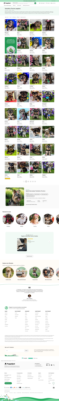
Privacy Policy (11, 392)
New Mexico (16, 314)
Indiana (26, 314)
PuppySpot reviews (19, 383)
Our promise (50, 378)
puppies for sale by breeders (21, 308)
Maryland (36, 319)
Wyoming (6, 326)
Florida (46, 316)
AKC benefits (18, 378)
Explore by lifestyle (7, 379)
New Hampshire (37, 322)
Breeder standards (30, 378)
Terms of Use (6, 392)
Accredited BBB (19, 392)
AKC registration (19, 376)
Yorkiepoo (8, 226)
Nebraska (26, 324)
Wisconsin (26, 331)
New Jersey (36, 324)
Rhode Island (37, 329)
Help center (39, 376)
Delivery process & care (26, 5)
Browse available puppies (7, 5)
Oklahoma (16, 316)
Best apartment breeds (22, 279)
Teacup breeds (35, 279)
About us (14, 5)
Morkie (48, 226)
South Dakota (27, 329)
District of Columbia (38, 316)
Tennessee (46, 327)
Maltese (21, 226)
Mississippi (46, 322)
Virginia (46, 329)
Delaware (36, 314)
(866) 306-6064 (38, 364)
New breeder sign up (30, 376)
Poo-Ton (35, 226)
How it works (19, 5)
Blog (49, 381)
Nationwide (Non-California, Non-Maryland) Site (36, 392)
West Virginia (47, 331)
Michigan (26, 319)
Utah (5, 322)
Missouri (26, 322)
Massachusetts (37, 321)
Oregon (6, 321)
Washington (6, 324)
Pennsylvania (37, 327)
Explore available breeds (7, 377)
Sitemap (15, 392)
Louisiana (46, 321)
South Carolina (47, 326)
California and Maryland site (25, 392)
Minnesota (26, 321)
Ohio (25, 327)
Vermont (36, 331)
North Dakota (27, 326)
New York (36, 326)
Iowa (25, 316)
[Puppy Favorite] (15, 20)
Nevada (6, 319)
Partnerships (18, 381)
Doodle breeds (8, 279)
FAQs (39, 378)
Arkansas (46, 314)
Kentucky (46, 319)
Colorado (6, 314)
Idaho (5, 316)
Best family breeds (48, 279)
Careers (50, 383)
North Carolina (47, 324)
